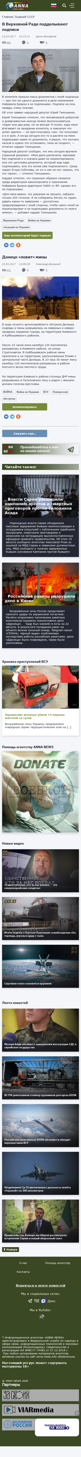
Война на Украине (39, 220)
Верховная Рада (13, 220)
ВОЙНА (7, 392)
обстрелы (9, 398)
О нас (23, 1263)
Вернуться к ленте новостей (40, 1285)
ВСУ (45, 392)
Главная (7, 16)
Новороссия (60, 392)
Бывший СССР (24, 16)
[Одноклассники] (18, 245)
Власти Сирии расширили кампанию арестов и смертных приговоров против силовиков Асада (38, 506)
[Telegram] (12, 245)
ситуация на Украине (16, 227)
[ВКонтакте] (6, 245)
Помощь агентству (57, 1263)
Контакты (23, 1271)
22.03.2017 (16, 36)
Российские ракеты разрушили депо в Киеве (40, 598)
